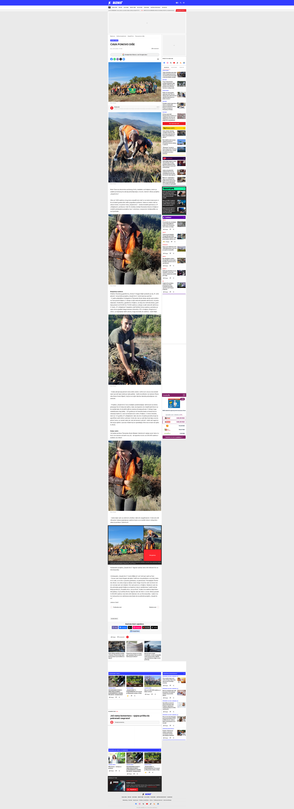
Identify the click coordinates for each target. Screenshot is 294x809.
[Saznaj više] (160, 778)
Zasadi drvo (114, 618)
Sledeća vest (152, 607)
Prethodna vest (117, 607)
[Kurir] (115, 3)
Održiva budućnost (121, 36)
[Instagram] (167, 63)
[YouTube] (174, 63)
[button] (155, 48)
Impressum (135, 800)
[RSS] (180, 63)
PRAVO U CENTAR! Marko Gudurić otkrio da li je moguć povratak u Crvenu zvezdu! (117, 10)
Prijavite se (133, 789)
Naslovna (112, 36)
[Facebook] (164, 63)
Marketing (125, 800)
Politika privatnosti (158, 800)
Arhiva (151, 800)
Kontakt (130, 800)
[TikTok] (177, 63)
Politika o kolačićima (144, 800)
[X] (170, 63)
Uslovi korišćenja (167, 800)
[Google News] (184, 63)
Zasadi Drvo (131, 36)
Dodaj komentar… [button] (120, 722)
